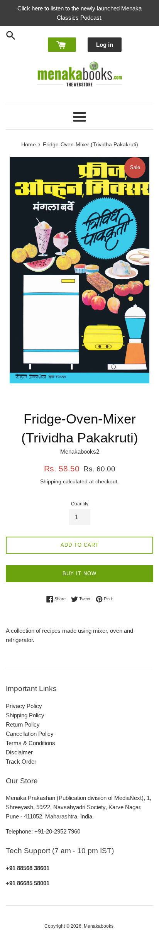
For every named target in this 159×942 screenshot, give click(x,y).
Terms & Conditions (30, 743)
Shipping (50, 481)
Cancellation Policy (30, 733)
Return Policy (23, 724)
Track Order (21, 761)
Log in (104, 44)
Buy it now (79, 573)
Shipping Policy (25, 715)
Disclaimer (19, 752)
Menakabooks (98, 926)
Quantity (79, 504)
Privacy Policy (24, 706)
